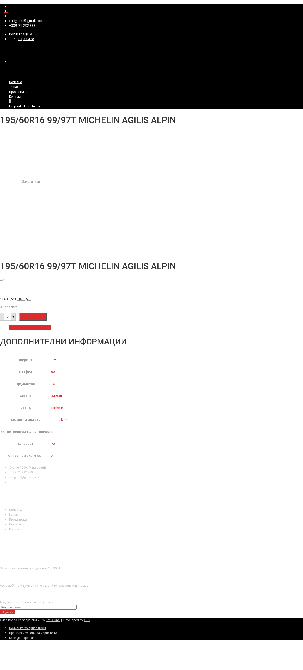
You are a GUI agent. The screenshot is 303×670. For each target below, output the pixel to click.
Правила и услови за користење (33, 633)
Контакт (15, 96)
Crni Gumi (53, 620)
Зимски (56, 396)
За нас (13, 87)
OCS (87, 620)
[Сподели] (288, 5)
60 (53, 372)
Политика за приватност (27, 628)
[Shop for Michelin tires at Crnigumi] (14, 291)
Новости (15, 524)
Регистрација (20, 34)
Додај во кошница (33, 316)
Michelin (57, 408)
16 (53, 384)
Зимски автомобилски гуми (20, 568)
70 (53, 443)
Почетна (15, 82)
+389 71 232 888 (22, 25)
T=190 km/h (60, 420)
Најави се (26, 38)
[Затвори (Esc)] (298, 5)
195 (54, 360)
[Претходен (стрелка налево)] (8, 335)
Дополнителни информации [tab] (30, 327)
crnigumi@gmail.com (26, 20)
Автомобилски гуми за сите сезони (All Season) (35, 585)
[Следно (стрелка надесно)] (295, 335)
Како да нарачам (21, 638)
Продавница (18, 91)
